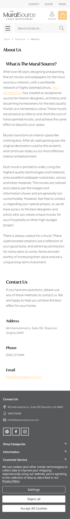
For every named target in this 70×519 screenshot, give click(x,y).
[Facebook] (16, 432)
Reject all (33, 499)
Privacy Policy (10, 481)
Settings (34, 489)
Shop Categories (14, 444)
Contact (33, 4)
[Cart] (62, 15)
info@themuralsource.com (23, 376)
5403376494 (14, 413)
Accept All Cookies (34, 508)
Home (7, 39)
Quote (49, 4)
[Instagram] (25, 432)
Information (11, 451)
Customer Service (15, 459)
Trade (62, 4)
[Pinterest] (7, 432)
